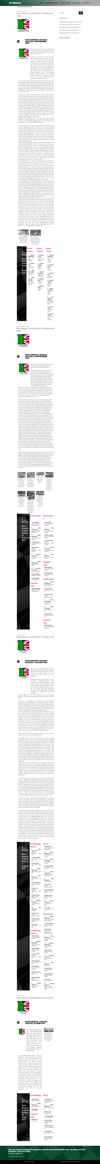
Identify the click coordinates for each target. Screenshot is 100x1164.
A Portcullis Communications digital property (70, 1161)
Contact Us (86, 3)
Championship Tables (51, 3)
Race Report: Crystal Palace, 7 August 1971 (35, 637)
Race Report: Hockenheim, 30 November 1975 (70, 22)
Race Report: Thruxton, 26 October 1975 (68, 30)
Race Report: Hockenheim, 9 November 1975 (70, 27)
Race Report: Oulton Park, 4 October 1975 (69, 32)
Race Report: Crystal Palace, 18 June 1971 (35, 998)
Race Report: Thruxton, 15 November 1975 (69, 24)
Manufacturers (65, 3)
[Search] (81, 12)
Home (41, 3)
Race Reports (76, 3)
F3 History (15, 3)
